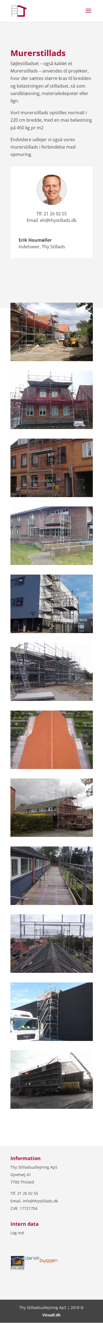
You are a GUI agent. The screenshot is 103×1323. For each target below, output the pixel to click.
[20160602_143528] (51, 699)
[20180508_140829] (51, 1039)
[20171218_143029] (51, 1107)
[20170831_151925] (51, 835)
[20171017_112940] (51, 495)
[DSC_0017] (51, 427)
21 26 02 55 (55, 214)
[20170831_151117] (51, 971)
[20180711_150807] (51, 359)
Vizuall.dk (51, 1315)
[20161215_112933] (51, 631)
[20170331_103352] (51, 563)
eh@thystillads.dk (58, 220)
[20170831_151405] (51, 903)
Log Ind (17, 1232)
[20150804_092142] (51, 767)
